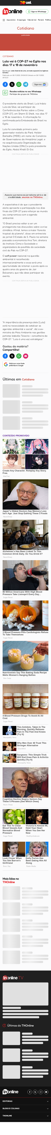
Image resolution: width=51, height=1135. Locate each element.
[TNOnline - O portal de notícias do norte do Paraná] (12, 11)
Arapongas (21, 20)
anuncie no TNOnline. (32, 197)
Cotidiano (25, 28)
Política (48, 20)
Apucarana (11, 20)
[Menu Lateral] (4, 20)
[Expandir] (47, 1116)
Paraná (41, 20)
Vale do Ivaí (31, 20)
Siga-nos (38, 84)
